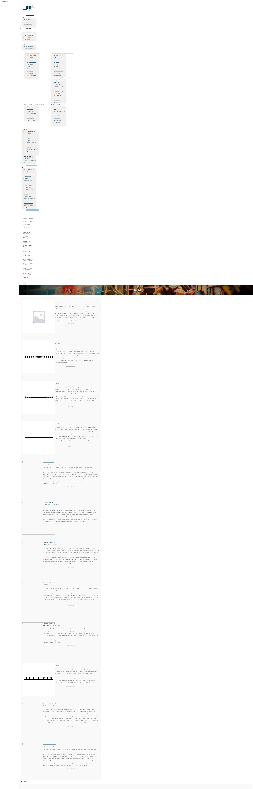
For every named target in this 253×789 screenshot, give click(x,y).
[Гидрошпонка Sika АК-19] (31, 518)
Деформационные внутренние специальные (62, 77)
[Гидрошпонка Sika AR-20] (31, 639)
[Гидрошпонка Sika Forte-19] (31, 720)
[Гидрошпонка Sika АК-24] (31, 559)
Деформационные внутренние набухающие (62, 53)
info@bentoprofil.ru (26, 227)
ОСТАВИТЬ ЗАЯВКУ (70, 323)
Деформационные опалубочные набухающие (35, 104)
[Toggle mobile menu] (19, 216)
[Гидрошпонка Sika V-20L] (31, 397)
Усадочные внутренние (57, 104)
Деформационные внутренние (32, 53)
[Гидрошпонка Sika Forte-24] (31, 760)
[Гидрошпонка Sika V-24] (31, 438)
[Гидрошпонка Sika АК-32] (31, 599)
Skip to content (4, 1)
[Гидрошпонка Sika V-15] (31, 317)
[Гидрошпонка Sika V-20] (31, 357)
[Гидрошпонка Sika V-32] (31, 478)
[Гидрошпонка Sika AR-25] (31, 679)
